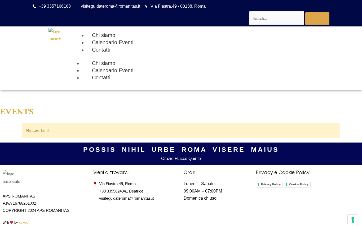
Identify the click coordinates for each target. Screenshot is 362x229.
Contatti (101, 77)
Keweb (24, 223)
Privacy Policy (271, 184)
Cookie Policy (298, 184)
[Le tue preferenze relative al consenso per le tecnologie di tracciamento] (353, 220)
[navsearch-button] (252, 5)
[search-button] (317, 18)
